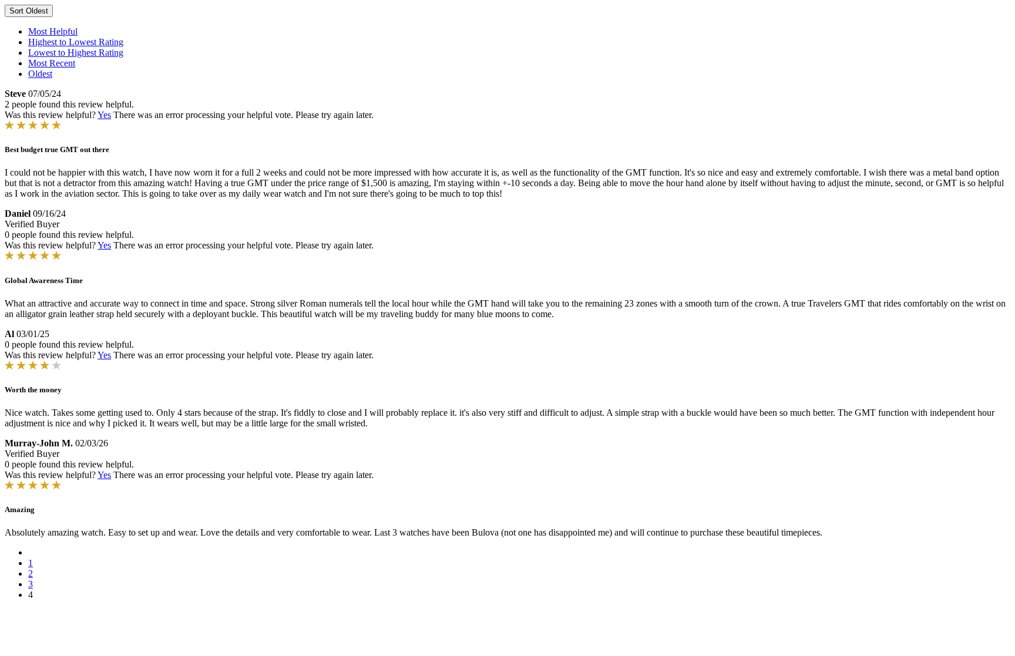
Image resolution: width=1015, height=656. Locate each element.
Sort (28, 10)
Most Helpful (53, 31)
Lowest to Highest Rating (75, 53)
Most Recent (51, 63)
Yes (104, 115)
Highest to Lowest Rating (75, 42)
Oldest (40, 74)
